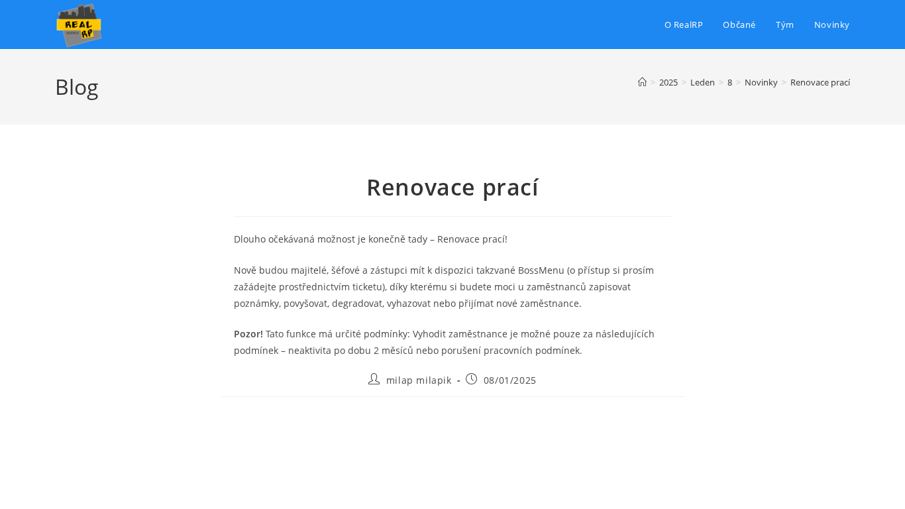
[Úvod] (642, 82)
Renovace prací (820, 82)
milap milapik (419, 380)
